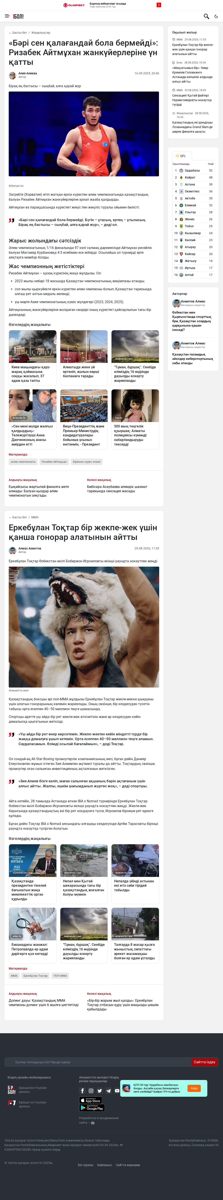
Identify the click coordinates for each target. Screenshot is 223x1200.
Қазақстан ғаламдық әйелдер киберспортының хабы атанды (192, 358)
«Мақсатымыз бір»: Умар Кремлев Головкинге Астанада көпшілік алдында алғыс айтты (192, 74)
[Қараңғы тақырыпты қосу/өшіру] (216, 16)
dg (93, 1122)
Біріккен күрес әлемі (86, 461)
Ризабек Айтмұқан (54, 461)
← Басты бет (18, 32)
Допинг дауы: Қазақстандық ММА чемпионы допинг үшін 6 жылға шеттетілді (44, 1002)
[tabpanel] (193, 220)
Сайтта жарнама (128, 1165)
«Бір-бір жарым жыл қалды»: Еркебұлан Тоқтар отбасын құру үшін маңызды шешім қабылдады (123, 1004)
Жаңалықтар (40, 32)
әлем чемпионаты (23, 461)
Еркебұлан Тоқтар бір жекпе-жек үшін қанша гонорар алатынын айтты (192, 49)
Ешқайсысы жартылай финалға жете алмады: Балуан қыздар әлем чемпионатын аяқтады (39, 491)
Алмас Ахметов (30, 548)
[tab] (182, 156)
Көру (194, 1088)
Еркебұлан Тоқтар (35, 975)
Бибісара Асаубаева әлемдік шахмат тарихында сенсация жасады (117, 489)
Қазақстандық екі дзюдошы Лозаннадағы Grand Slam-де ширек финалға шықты (192, 127)
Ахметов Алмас (193, 301)
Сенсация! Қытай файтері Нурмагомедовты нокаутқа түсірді (192, 100)
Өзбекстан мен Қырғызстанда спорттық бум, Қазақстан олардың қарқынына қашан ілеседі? (191, 321)
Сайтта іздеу (204, 1062)
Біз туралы (85, 1165)
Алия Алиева (28, 73)
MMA (35, 517)
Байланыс (104, 1165)
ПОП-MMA (60, 975)
